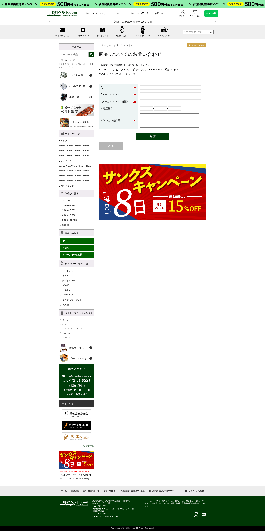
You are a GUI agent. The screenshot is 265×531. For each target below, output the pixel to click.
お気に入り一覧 (196, 45)
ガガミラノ (67, 295)
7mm (68, 166)
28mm (78, 155)
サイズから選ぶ (62, 35)
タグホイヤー (71, 67)
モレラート (87, 64)
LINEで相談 (211, 13)
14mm (86, 170)
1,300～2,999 (68, 205)
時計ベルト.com (74, 503)
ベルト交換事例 (164, 35)
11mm (62, 170)
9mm (81, 166)
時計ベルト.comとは (96, 13)
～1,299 (66, 200)
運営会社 (75, 491)
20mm (62, 150)
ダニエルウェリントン (73, 300)
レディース (66, 161)
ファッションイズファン (73, 328)
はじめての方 (118, 13)
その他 (65, 305)
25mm (62, 155)
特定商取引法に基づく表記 (133, 491)
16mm (62, 145)
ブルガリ (66, 285)
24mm (86, 150)
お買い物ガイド (110, 491)
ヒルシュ (66, 333)
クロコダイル (64, 64)
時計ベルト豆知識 (140, 13)
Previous (50, 22)
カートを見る (195, 16)
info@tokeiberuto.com (109, 516)
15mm (62, 175)
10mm (89, 166)
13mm (78, 170)
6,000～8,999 (68, 215)
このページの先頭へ (195, 491)
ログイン (182, 16)
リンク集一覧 (88, 446)
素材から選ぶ (103, 35)
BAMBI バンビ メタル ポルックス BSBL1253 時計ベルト (139, 69)
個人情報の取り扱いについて (161, 491)
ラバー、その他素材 (72, 254)
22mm (78, 150)
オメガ (61, 67)
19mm (86, 145)
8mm (74, 166)
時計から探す (122, 35)
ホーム (64, 491)
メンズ (64, 140)
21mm (70, 150)
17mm (70, 145)
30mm (86, 155)
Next (215, 22)
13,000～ (66, 225)
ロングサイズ (67, 186)
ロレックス (76, 64)
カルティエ (67, 290)
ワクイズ (66, 337)
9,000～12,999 (69, 220)
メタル (66, 248)
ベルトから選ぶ (143, 35)
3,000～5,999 (68, 210)
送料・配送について (91, 491)
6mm (61, 166)
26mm (70, 155)
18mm (78, 145)
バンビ (65, 324)
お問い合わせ (161, 13)
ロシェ (65, 320)
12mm (70, 170)
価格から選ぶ (83, 35)
